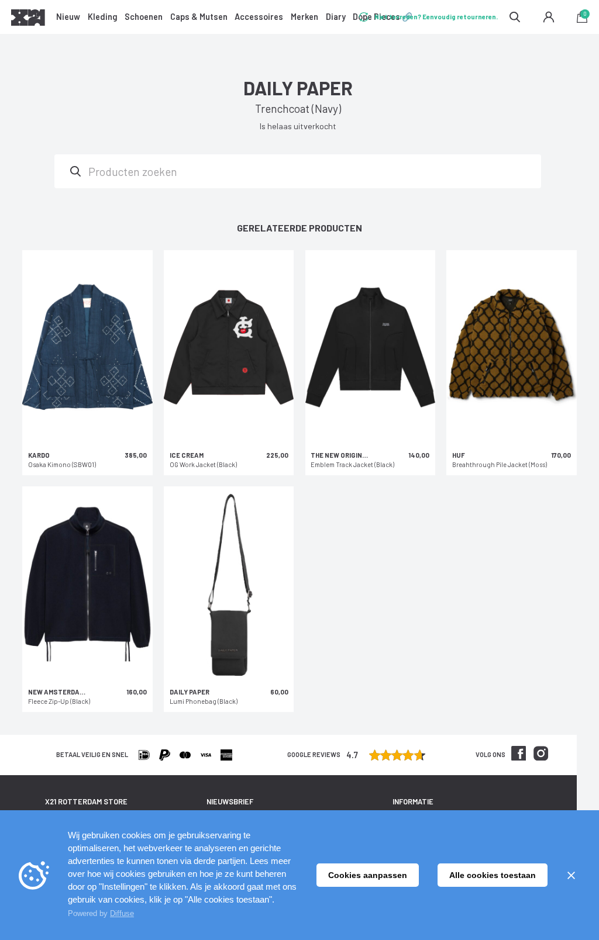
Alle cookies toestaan (492, 875)
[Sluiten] (571, 875)
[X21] (28, 19)
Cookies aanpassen (367, 875)
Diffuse (122, 913)
